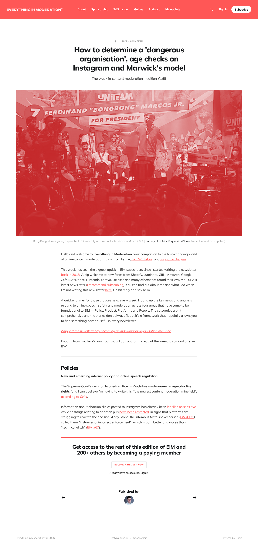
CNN (83, 397)
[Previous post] (63, 497)
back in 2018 (70, 275)
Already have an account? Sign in (129, 473)
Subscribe (241, 9)
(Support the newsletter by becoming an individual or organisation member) (116, 331)
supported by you (173, 259)
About (82, 9)
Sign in (223, 9)
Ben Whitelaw (141, 259)
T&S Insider (121, 9)
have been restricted (134, 412)
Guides (138, 9)
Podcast (154, 9)
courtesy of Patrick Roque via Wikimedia (169, 241)
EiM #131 (187, 417)
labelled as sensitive (181, 407)
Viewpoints (172, 9)
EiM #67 (93, 427)
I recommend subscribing (105, 285)
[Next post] (194, 497)
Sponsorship (99, 9)
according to (70, 397)
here (108, 290)
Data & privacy (119, 537)
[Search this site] (211, 9)
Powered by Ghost (232, 537)
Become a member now (129, 464)
